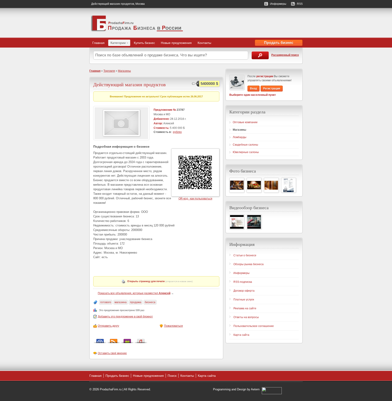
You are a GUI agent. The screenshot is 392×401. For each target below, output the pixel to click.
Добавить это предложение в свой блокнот (125, 316)
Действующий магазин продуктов (129, 84)
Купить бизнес (144, 43)
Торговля (109, 70)
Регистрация (271, 88)
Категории (117, 43)
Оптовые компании (245, 122)
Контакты (204, 43)
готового (105, 302)
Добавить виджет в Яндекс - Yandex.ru (141, 339)
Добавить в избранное (127, 339)
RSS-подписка (242, 281)
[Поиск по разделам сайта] (260, 55)
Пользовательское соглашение (253, 326)
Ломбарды (239, 137)
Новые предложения (176, 43)
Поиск (172, 375)
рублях (177, 132)
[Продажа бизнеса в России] (137, 23)
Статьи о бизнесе (244, 255)
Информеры (241, 273)
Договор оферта (244, 290)
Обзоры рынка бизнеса (248, 264)
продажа (135, 302)
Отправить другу (108, 325)
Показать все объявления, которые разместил (134, 293)
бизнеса (150, 302)
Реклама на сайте (244, 308)
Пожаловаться (173, 325)
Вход (253, 88)
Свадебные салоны (245, 144)
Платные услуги (243, 299)
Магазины (124, 70)
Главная (98, 43)
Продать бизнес (278, 43)
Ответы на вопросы (246, 317)
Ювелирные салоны (246, 152)
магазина (121, 302)
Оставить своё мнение (112, 353)
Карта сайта (241, 334)
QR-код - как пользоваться (195, 198)
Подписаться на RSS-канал (113, 339)
